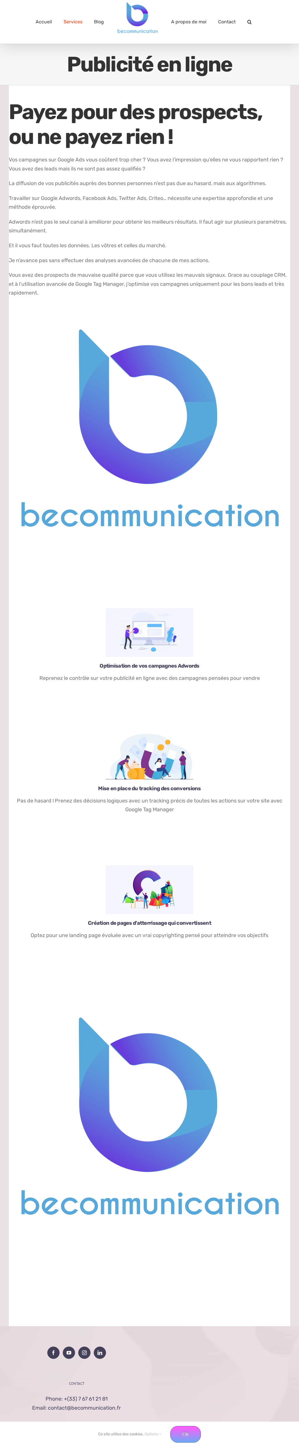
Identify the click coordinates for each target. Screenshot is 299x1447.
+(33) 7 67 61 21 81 (86, 1399)
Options (152, 1434)
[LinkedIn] (100, 1353)
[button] (249, 22)
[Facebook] (53, 1353)
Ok (185, 1434)
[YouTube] (69, 1353)
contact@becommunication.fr (84, 1408)
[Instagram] (84, 1353)
